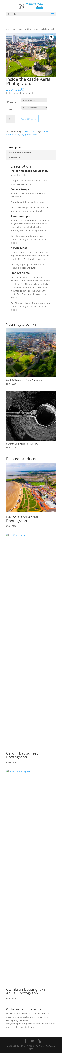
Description (15, 147)
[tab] (31, 147)
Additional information (20, 152)
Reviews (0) (14, 157)
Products (11, 102)
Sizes (9, 109)
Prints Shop (18, 29)
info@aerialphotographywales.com (23, 1023)
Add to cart (28, 119)
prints (28, 134)
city (22, 134)
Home (9, 29)
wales (34, 134)
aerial (45, 131)
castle (16, 134)
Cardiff (9, 134)
